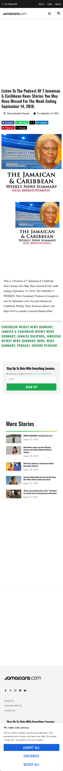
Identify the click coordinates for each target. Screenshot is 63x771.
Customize (31, 756)
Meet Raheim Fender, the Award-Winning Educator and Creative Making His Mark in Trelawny (37, 450)
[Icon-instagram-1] (15, 690)
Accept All (31, 747)
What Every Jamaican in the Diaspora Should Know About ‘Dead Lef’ (38, 464)
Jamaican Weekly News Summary (31, 338)
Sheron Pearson (44, 345)
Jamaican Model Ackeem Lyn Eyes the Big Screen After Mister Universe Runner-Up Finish (39, 478)
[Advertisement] (31, 52)
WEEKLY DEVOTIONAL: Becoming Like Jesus (37, 435)
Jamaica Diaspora (31, 336)
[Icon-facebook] (6, 690)
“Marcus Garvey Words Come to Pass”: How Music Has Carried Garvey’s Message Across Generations (40, 491)
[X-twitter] (10, 690)
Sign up (31, 387)
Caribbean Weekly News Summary (27, 327)
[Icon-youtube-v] (25, 690)
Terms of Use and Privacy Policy (40, 374)
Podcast (23, 345)
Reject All (32, 764)
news (41, 340)
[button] (49, 13)
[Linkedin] (20, 690)
